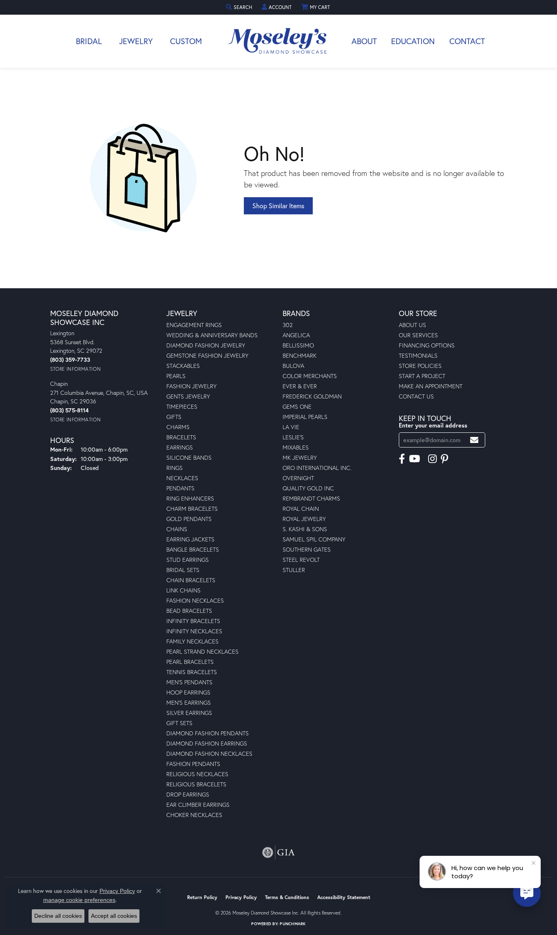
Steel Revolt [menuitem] (301, 559)
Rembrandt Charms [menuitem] (311, 498)
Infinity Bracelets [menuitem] (193, 621)
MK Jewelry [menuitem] (300, 457)
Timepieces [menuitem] (181, 406)
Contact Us (416, 396)
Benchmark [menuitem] (299, 355)
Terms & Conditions (287, 897)
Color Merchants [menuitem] (310, 376)
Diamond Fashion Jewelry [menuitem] (205, 345)
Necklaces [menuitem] (182, 478)
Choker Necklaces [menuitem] (194, 815)
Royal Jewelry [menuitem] (304, 519)
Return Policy (202, 897)
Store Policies (420, 366)
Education (413, 41)
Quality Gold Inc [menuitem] (308, 488)
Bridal (89, 41)
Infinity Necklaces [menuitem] (194, 631)
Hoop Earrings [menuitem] (188, 692)
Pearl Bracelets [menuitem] (190, 662)
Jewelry (136, 41)
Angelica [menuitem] (296, 335)
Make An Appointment (430, 386)
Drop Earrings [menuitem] (187, 794)
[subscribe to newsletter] (474, 440)
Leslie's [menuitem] (293, 437)
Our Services (418, 335)
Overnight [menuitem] (298, 478)
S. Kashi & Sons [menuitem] (305, 529)
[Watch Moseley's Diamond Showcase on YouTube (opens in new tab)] (414, 459)
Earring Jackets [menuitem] (190, 539)
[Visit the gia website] (278, 852)
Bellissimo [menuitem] (298, 345)
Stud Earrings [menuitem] (187, 559)
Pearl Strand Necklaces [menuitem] (202, 651)
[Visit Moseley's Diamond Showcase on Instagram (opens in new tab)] (432, 459)
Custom (186, 41)
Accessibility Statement (343, 897)
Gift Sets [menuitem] (179, 723)
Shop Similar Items (278, 205)
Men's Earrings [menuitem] (188, 702)
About (364, 41)
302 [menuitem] (288, 325)
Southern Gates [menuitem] (307, 549)
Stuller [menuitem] (294, 570)
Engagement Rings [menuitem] (194, 325)
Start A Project (422, 376)
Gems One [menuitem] (297, 406)
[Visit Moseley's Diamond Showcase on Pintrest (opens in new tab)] (444, 459)
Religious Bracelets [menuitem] (196, 784)
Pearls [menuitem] (176, 376)
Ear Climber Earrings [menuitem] (198, 804)
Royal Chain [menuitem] (301, 508)
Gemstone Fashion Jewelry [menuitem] (207, 355)
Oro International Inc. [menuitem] (317, 468)
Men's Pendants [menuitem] (189, 682)
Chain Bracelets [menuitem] (190, 580)
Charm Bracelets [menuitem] (192, 508)
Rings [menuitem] (174, 468)
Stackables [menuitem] (183, 366)
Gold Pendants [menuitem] (189, 519)
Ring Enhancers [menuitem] (190, 498)
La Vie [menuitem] (291, 427)
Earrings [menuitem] (179, 447)
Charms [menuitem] (178, 427)
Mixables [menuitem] (296, 447)
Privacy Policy (241, 897)
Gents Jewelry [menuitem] (188, 396)
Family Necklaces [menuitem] (192, 641)
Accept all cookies (114, 916)
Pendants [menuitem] (180, 488)
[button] (240, 7)
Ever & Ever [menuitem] (300, 386)
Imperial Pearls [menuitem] (305, 417)
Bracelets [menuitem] (181, 437)
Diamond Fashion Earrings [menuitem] (206, 743)
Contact (467, 41)
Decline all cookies (58, 916)
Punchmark (292, 923)
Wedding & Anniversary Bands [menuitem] (212, 335)
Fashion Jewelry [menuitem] (191, 386)
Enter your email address (433, 425)
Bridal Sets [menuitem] (182, 570)
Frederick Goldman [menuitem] (312, 396)
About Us (412, 325)
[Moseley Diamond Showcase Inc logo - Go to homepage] (278, 41)
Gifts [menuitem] (173, 417)
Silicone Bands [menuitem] (189, 457)
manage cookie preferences (79, 900)
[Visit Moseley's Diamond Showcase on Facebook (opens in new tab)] (402, 459)
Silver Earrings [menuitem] (189, 713)
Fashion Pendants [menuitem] (193, 764)
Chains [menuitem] (176, 529)
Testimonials (418, 355)
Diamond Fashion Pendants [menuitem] (207, 733)
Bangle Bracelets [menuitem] (192, 549)
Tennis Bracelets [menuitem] (191, 672)
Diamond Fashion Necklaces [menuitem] (209, 753)
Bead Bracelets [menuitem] (189, 610)
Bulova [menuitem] (293, 366)
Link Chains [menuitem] (183, 590)
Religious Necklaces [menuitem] (197, 774)
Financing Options (427, 345)
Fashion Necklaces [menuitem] (195, 600)
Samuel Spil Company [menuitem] (314, 539)
